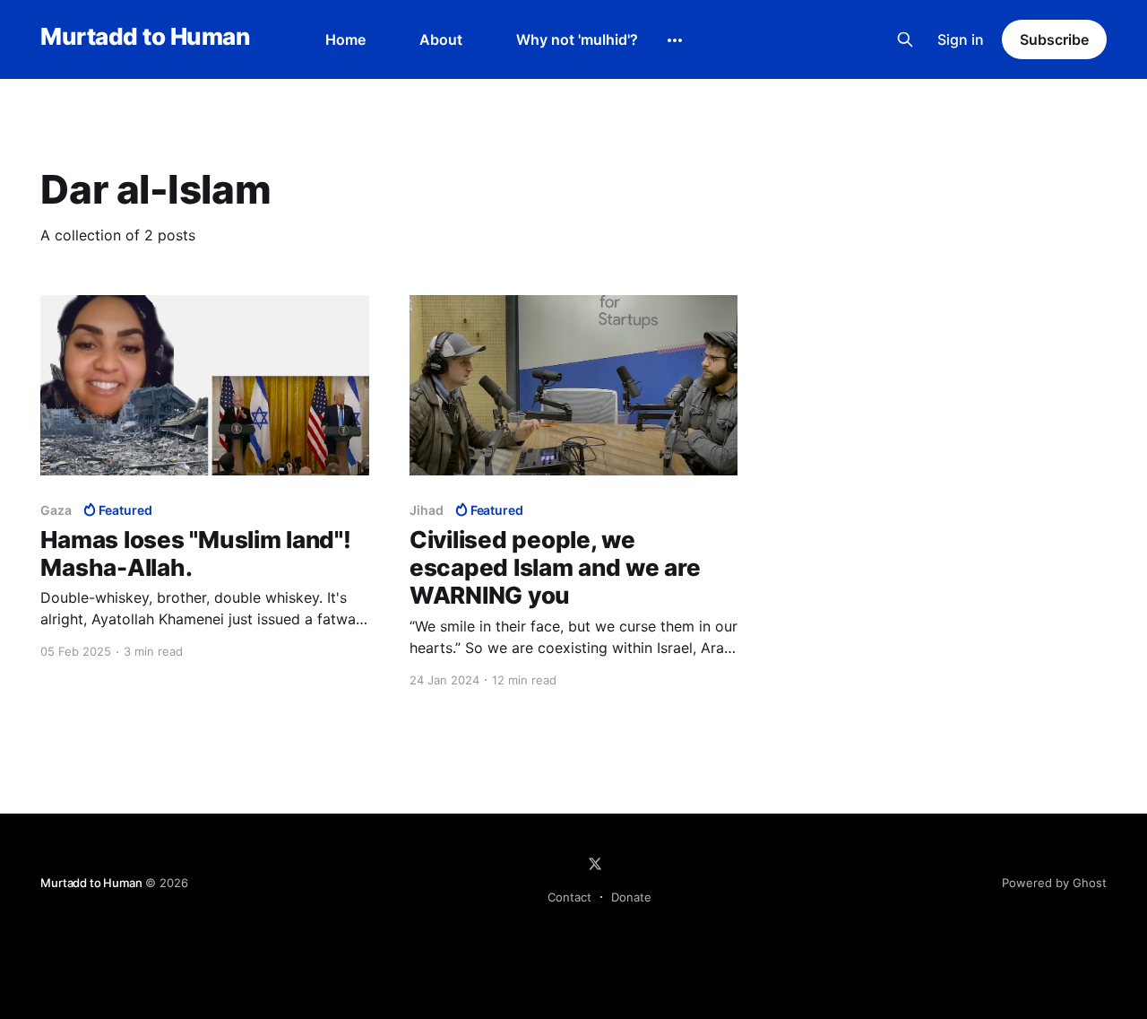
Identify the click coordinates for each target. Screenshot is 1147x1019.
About (440, 39)
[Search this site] (905, 39)
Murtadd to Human (144, 37)
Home (345, 39)
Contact (569, 897)
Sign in (960, 39)
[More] (674, 40)
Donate (631, 897)
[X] (595, 864)
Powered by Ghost (1054, 882)
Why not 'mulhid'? (577, 39)
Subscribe (1054, 39)
